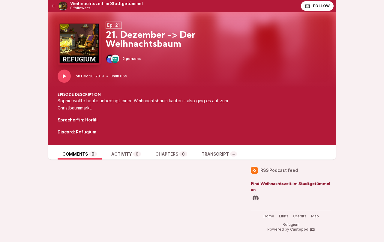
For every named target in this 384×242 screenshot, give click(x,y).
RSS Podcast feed (279, 170)
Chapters (170, 154)
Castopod (299, 229)
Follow (321, 6)
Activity (125, 154)
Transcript (218, 154)
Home (268, 216)
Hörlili (91, 119)
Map (315, 216)
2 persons (131, 58)
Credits (299, 216)
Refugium (86, 131)
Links (283, 216)
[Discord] (255, 198)
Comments (78, 154)
